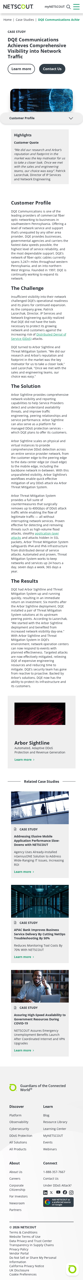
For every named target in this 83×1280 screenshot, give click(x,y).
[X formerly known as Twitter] (52, 1192)
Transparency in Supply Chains (31, 1245)
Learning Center (54, 1129)
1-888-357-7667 (54, 1172)
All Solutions (18, 1142)
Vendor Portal (19, 1253)
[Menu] (76, 7)
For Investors (18, 1196)
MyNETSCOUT (53, 1136)
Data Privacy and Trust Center (30, 1241)
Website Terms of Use (24, 1237)
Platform (15, 1115)
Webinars (50, 1149)
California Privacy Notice (26, 1266)
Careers (14, 1178)
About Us (15, 1172)
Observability (18, 1122)
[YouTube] (58, 1192)
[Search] (68, 7)
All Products (17, 1149)
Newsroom (17, 1203)
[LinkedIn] (45, 1193)
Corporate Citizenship (17, 1187)
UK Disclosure (19, 1270)
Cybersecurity (19, 1129)
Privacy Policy (18, 1249)
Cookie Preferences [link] (23, 1274)
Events (48, 1142)
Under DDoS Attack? (57, 1185)
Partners (15, 1210)
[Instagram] (71, 1193)
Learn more (21, 68)
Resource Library (55, 1122)
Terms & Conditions (23, 1232)
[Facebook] (65, 1192)
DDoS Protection (20, 1136)
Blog (46, 1115)
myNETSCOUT (55, 7)
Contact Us (52, 68)
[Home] (18, 6)
